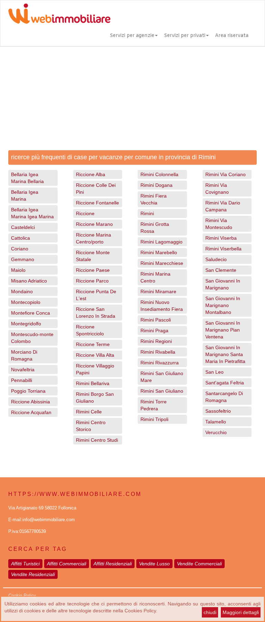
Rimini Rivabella (157, 352)
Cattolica (20, 238)
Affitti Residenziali (113, 563)
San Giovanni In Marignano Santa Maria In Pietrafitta (225, 354)
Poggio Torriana (28, 391)
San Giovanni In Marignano (222, 284)
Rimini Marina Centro (155, 277)
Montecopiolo (25, 302)
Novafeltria (23, 369)
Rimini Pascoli (155, 320)
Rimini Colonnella (159, 174)
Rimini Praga (154, 330)
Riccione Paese (93, 270)
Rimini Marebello (158, 252)
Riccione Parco (92, 281)
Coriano (19, 248)
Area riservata (231, 35)
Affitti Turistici (25, 563)
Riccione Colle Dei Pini (96, 188)
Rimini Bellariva (92, 383)
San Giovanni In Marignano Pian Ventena (222, 329)
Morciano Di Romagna (24, 355)
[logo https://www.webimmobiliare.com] (60, 13)
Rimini (147, 213)
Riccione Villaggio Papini (95, 369)
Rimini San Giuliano (161, 391)
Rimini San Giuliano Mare (161, 377)
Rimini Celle (89, 411)
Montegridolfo (26, 323)
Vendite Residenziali (33, 574)
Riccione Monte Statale (93, 256)
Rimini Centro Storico (91, 426)
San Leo (214, 372)
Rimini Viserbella (223, 248)
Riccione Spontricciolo (90, 330)
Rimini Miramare (158, 291)
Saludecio (216, 259)
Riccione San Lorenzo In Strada (95, 312)
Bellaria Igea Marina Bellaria (27, 178)
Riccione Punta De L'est (96, 295)
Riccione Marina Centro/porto (93, 238)
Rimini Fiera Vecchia (153, 199)
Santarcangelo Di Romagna (224, 397)
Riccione (85, 213)
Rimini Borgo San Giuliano (95, 397)
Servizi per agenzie (132, 35)
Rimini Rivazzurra (159, 362)
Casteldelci (23, 227)
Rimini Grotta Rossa (154, 227)
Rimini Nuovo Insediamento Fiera (161, 305)
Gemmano (22, 259)
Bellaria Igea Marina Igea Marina (32, 213)
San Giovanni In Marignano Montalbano (222, 305)
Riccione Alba (90, 174)
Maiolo (18, 270)
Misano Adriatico (29, 281)
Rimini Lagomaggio (161, 242)
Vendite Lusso (154, 563)
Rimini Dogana (156, 185)
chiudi (210, 612)
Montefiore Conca (30, 313)
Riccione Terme (93, 344)
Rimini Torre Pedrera (153, 405)
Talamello (215, 421)
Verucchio (216, 432)
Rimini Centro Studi (97, 440)
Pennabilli (21, 380)
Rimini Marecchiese (161, 263)
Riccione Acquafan (31, 412)
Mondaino (22, 291)
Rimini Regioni (156, 341)
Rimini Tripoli (154, 419)
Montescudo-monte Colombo (32, 338)
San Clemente (220, 270)
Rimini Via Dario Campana (222, 206)
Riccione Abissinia (30, 401)
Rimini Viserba (221, 238)
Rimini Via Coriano (225, 174)
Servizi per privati (184, 35)
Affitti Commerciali (66, 563)
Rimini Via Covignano (217, 188)
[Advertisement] (132, 98)
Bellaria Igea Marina (24, 195)
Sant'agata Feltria (224, 382)
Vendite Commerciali (199, 563)
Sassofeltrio (218, 411)
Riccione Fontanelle (97, 202)
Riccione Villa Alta (95, 355)
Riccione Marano (94, 224)
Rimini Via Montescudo (218, 224)
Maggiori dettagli (241, 612)
